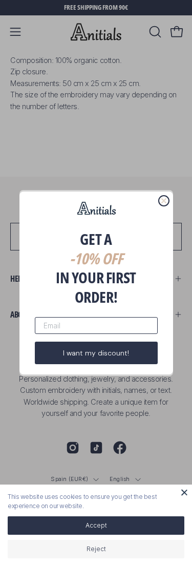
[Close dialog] (164, 201)
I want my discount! (96, 353)
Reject (96, 549)
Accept (96, 525)
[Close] (184, 492)
